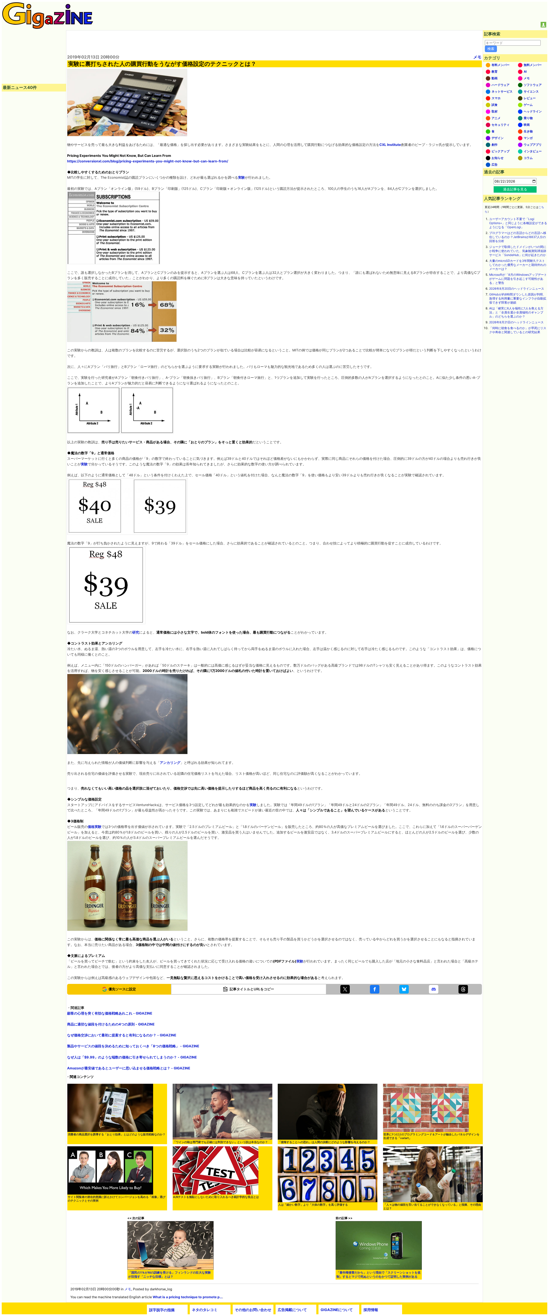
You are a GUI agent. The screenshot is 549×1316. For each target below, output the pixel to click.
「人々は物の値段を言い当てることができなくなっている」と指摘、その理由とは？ (432, 1206)
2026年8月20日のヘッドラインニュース (516, 288)
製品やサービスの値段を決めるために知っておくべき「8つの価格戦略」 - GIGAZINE (133, 1046)
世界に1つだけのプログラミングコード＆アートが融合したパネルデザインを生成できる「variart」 (431, 1136)
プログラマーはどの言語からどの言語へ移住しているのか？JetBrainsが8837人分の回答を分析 (517, 237)
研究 (135, 632)
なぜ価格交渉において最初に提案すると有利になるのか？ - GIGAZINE (121, 1035)
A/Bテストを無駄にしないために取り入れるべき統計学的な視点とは (216, 1197)
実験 (241, 177)
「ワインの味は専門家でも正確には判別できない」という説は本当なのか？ (220, 1142)
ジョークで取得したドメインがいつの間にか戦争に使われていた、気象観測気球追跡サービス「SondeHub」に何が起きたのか (517, 251)
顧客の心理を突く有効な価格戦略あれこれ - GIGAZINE (109, 1013)
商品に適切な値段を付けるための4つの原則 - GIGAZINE (111, 1024)
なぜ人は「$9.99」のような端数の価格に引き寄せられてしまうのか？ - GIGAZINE (132, 1057)
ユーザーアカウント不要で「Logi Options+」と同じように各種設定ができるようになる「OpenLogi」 (518, 223)
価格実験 (94, 826)
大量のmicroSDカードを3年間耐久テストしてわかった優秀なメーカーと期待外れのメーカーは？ (517, 265)
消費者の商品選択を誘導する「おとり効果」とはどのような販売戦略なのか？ (116, 1134)
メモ (477, 57)
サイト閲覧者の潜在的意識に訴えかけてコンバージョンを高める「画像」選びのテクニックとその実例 (116, 1198)
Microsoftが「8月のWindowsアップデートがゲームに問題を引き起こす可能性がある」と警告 (518, 279)
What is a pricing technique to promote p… (187, 1297)
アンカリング (170, 762)
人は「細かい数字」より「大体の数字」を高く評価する (313, 1204)
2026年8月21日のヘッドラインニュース (516, 322)
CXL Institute (390, 144)
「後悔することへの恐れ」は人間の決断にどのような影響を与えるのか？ (324, 1142)
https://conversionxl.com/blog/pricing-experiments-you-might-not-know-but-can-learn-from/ (147, 161)
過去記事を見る (515, 189)
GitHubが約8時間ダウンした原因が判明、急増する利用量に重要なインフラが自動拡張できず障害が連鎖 (517, 298)
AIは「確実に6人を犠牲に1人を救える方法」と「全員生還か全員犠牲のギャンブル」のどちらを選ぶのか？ (516, 312)
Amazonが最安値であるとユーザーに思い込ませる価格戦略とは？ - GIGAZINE (128, 1068)
